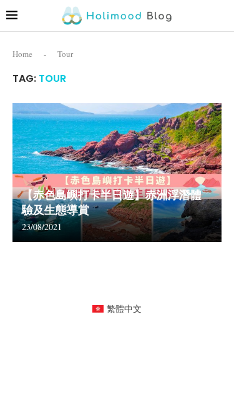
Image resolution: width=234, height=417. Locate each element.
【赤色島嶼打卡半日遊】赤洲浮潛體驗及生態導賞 (112, 202)
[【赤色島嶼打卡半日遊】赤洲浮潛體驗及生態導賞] (117, 173)
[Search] (221, 15)
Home (22, 53)
